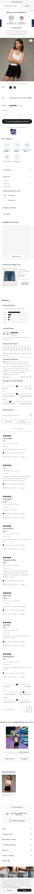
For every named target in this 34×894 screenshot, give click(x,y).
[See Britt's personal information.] (8, 659)
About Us (5, 850)
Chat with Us (18, 807)
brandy (5, 501)
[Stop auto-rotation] (32, 25)
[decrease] (25, 115)
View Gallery (24, 759)
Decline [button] (9, 890)
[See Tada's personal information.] (8, 627)
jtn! (4, 441)
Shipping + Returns (9, 208)
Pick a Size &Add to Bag (24, 283)
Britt (4, 659)
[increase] (30, 115)
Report (23, 456)
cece (4, 468)
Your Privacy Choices (14, 887)
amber (5, 598)
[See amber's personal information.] (9, 598)
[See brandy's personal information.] (9, 501)
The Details (7, 170)
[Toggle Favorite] (15, 270)
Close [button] (24, 890)
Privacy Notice (8, 885)
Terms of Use (22, 34)
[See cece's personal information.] (7, 468)
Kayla (4, 562)
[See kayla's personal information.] (8, 531)
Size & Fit (6, 176)
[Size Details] (5, 195)
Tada (4, 627)
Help (3, 829)
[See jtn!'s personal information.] (7, 441)
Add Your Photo (10, 759)
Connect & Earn (7, 834)
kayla (4, 531)
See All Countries (16, 27)
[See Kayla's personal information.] (8, 562)
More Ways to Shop (9, 839)
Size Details (5, 110)
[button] (11, 20)
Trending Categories (9, 845)
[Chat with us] (5, 200)
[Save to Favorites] (30, 40)
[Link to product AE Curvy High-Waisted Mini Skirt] (9, 277)
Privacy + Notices (8, 855)
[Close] (29, 10)
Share (8, 214)
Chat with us (11, 200)
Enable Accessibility (17, 2)
